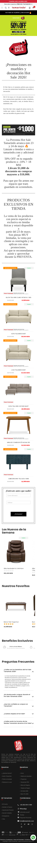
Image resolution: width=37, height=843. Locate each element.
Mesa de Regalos (25, 785)
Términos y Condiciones (6, 839)
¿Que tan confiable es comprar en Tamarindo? (16, 705)
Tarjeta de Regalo (25, 788)
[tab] (18, 670)
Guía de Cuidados (7, 813)
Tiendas (22, 815)
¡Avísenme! (18, 514)
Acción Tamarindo (7, 776)
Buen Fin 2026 (24, 794)
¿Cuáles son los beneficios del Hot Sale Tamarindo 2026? (17, 670)
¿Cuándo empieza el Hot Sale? (14, 714)
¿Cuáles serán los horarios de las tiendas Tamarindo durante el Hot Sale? (18, 722)
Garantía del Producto (8, 810)
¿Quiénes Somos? (7, 773)
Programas (23, 779)
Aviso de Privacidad (18, 839)
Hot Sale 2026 (24, 791)
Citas (3, 819)
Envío (22, 773)
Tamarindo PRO (25, 782)
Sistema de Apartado (26, 776)
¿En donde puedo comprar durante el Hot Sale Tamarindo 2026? (17, 695)
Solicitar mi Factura (7, 807)
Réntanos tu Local (7, 782)
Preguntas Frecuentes (25, 817)
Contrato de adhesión (30, 839)
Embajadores (5, 816)
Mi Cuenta (5, 804)
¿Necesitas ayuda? (25, 812)
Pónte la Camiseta (7, 779)
